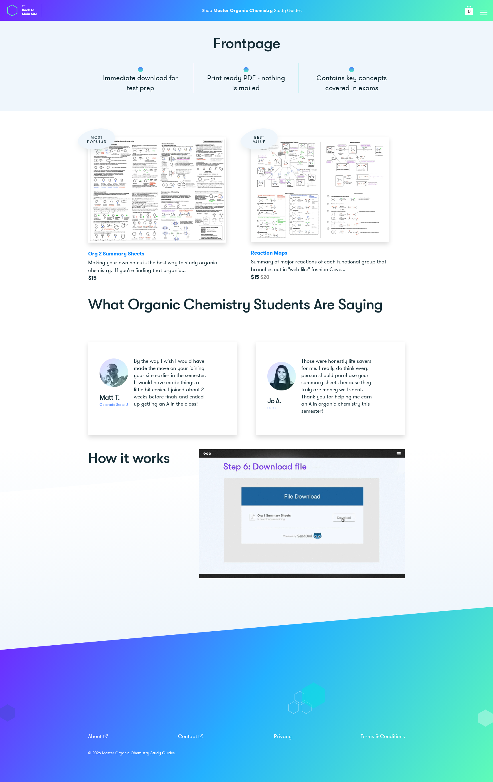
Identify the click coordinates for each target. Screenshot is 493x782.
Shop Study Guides (252, 10)
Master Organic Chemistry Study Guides (138, 753)
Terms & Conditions (383, 736)
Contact (187, 736)
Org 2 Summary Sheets (116, 253)
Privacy (283, 736)
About (95, 736)
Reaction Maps (269, 252)
